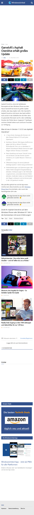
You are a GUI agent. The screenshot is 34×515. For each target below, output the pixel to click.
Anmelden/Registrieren (26, 338)
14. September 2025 (6, 263)
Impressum (3, 508)
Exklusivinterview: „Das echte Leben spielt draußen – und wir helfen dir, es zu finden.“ (15, 259)
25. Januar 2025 (5, 295)
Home (2, 44)
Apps (6, 44)
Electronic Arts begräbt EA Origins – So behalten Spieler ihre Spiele (14, 291)
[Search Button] (32, 2)
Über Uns (23, 508)
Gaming (5, 287)
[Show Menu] (2, 2)
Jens (4, 57)
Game (10, 218)
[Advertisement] (17, 23)
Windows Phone (18, 218)
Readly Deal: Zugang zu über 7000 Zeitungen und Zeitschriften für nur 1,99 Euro (16, 324)
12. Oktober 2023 (6, 327)
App (6, 218)
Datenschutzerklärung (13, 508)
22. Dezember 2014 (14, 57)
